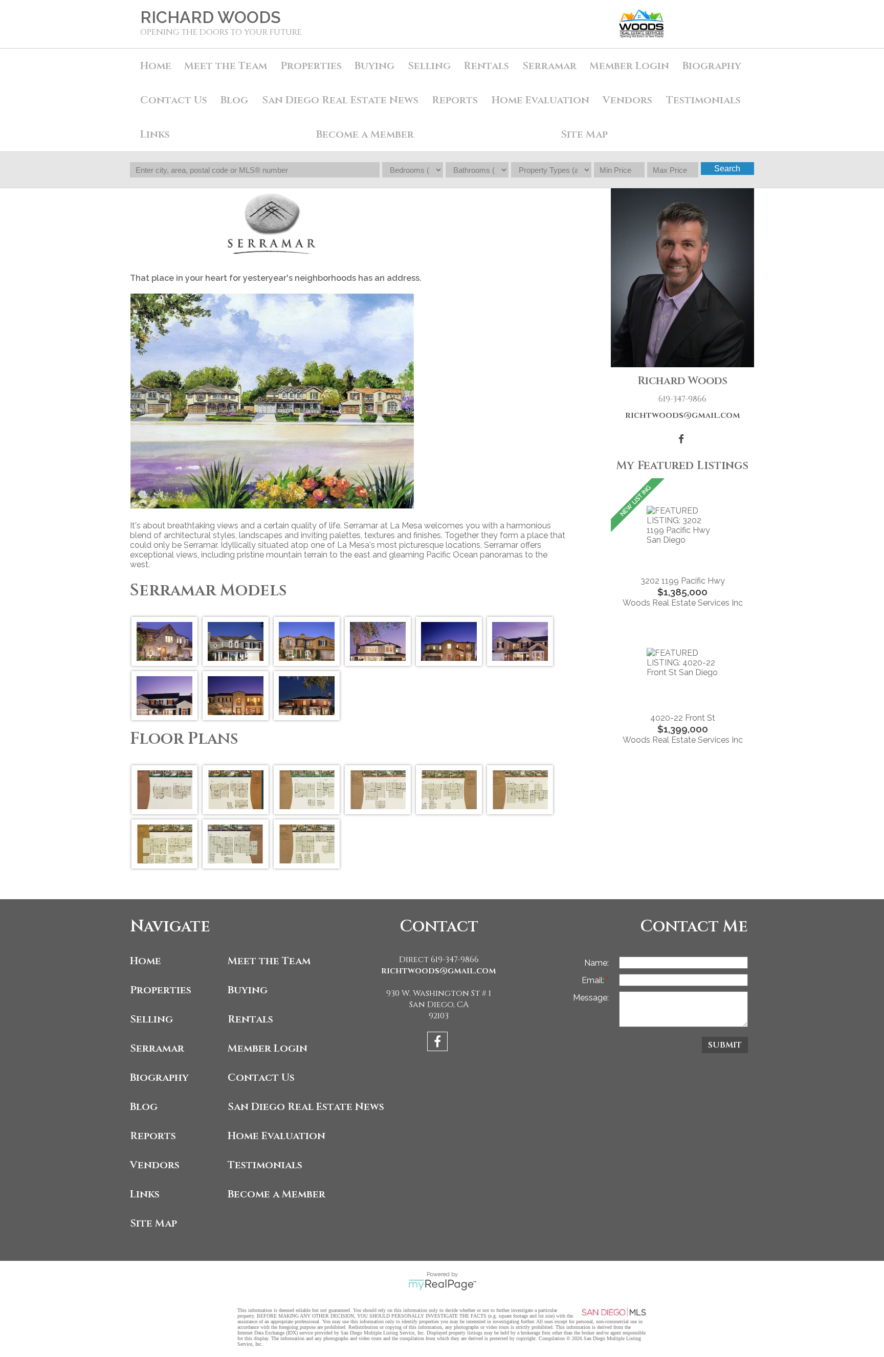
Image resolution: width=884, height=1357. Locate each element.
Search (727, 168)
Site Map (584, 134)
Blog (234, 100)
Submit (725, 1045)
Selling (429, 66)
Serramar (549, 66)
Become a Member (365, 134)
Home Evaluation (540, 100)
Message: (591, 998)
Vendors (627, 100)
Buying (374, 66)
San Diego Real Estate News (340, 100)
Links (155, 134)
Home (155, 66)
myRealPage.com (442, 1285)
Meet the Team (225, 66)
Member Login (629, 66)
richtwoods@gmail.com (682, 415)
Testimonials (703, 100)
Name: (596, 963)
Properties (160, 990)
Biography (711, 66)
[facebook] (438, 1043)
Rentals (486, 66)
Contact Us (173, 100)
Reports (153, 1136)
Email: (594, 980)
